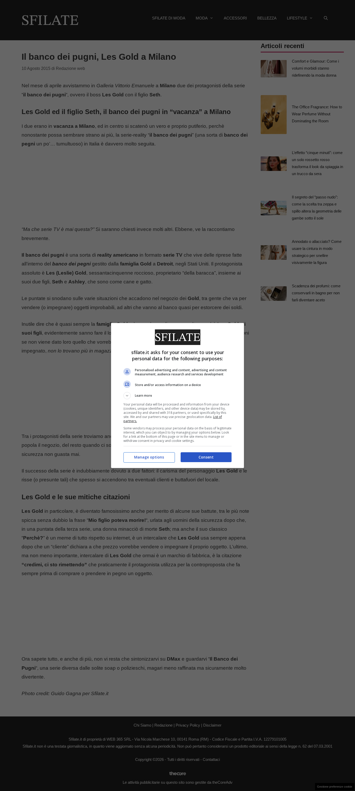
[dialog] (177, 395)
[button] (177, 395)
